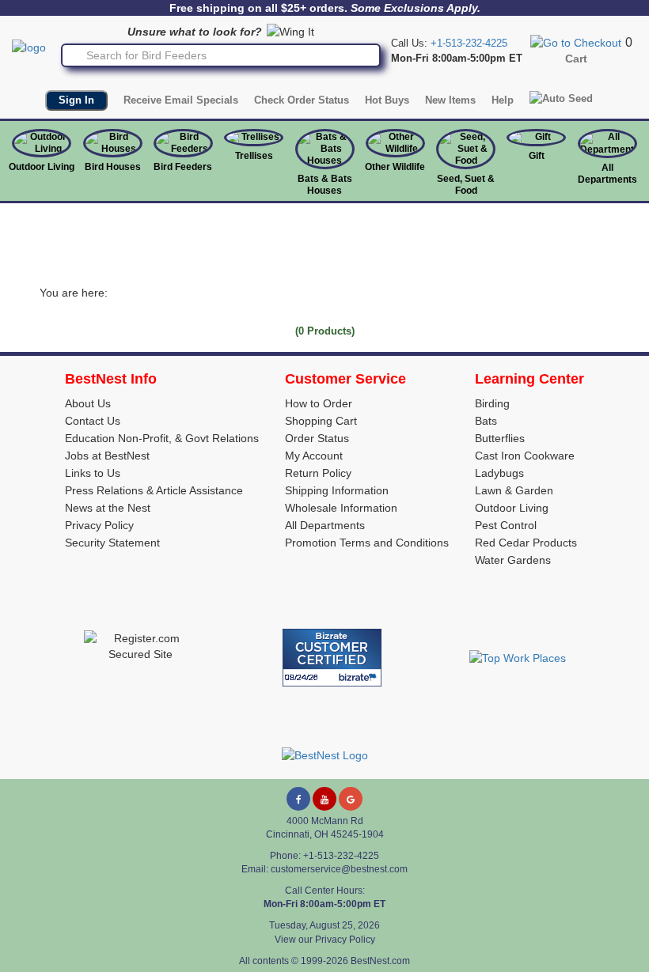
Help (502, 100)
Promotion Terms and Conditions (367, 542)
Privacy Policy (99, 525)
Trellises (254, 155)
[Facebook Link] (298, 799)
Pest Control (506, 525)
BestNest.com (380, 960)
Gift (537, 155)
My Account (314, 455)
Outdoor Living (41, 166)
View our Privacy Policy (325, 939)
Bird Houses (113, 166)
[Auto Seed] (561, 99)
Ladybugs (499, 473)
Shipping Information (337, 490)
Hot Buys (387, 100)
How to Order (318, 403)
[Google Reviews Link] (350, 799)
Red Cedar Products (526, 542)
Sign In (76, 100)
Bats (486, 420)
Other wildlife (395, 166)
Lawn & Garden (514, 490)
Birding (492, 403)
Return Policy (318, 473)
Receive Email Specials (180, 100)
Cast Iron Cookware (525, 455)
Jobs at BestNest (107, 455)
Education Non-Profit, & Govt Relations (162, 438)
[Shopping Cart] (575, 42)
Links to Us (92, 473)
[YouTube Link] (324, 799)
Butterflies (500, 438)
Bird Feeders (183, 166)
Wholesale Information (341, 507)
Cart (576, 58)
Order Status (317, 438)
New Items (450, 100)
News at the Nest (107, 507)
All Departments (607, 173)
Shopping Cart (321, 420)
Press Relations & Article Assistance (154, 490)
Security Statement (112, 542)
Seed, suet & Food (466, 184)
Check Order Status (301, 100)
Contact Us (92, 420)
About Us (88, 403)
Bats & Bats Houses (325, 184)
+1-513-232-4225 (469, 43)
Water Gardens (513, 560)
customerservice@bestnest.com (339, 869)
